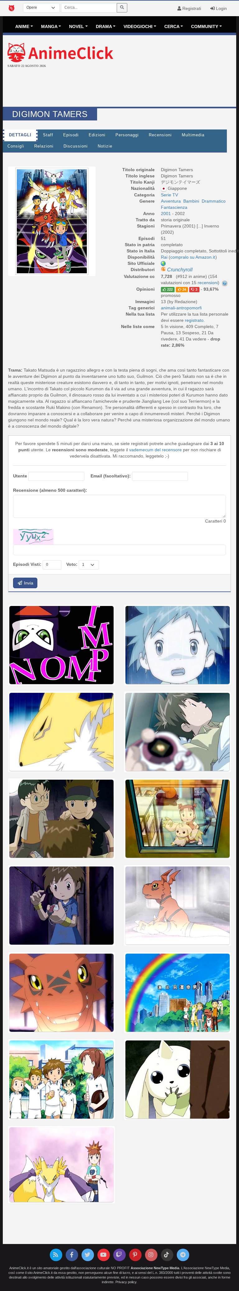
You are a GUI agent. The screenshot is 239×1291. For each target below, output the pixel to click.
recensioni (208, 282)
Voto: (71, 564)
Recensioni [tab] (160, 135)
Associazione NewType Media (155, 1268)
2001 (166, 213)
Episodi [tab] (71, 135)
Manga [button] (49, 26)
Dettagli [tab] (20, 135)
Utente (20, 475)
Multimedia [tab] (193, 135)
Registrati (191, 8)
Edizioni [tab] (97, 135)
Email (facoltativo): (111, 475)
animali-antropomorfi (181, 307)
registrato (194, 320)
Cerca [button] (172, 26)
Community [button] (204, 26)
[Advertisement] (119, 88)
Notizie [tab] (105, 146)
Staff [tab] (48, 135)
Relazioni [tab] (44, 146)
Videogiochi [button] (138, 26)
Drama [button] (104, 26)
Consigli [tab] (15, 146)
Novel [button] (76, 26)
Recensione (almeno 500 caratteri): (50, 490)
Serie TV (169, 194)
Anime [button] (22, 26)
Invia (28, 582)
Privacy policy (125, 1282)
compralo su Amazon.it (192, 257)
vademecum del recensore (155, 449)
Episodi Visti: (27, 564)
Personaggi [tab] (127, 135)
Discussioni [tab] (75, 146)
